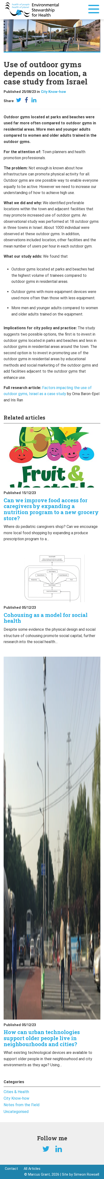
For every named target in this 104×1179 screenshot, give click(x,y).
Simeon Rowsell (86, 1174)
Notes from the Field (21, 1105)
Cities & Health (16, 1091)
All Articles (32, 1169)
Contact (11, 1169)
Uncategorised (16, 1111)
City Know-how (53, 92)
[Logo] (32, 9)
